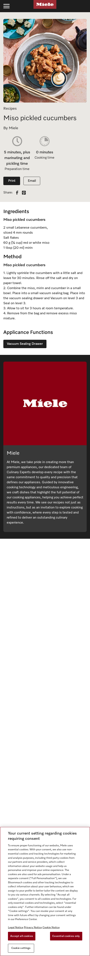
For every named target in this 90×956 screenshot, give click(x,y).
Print (11, 181)
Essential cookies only (66, 936)
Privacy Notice (33, 927)
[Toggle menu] (6, 6)
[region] (45, 891)
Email (32, 181)
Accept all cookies (21, 936)
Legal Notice (15, 927)
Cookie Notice (51, 927)
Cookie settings (21, 948)
